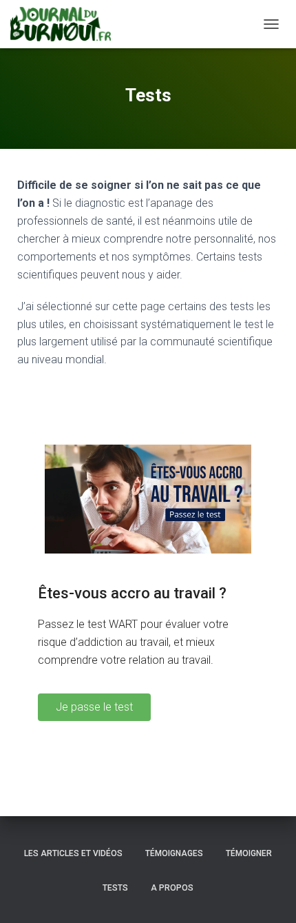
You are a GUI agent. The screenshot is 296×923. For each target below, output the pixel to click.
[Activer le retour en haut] (268, 895)
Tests (115, 888)
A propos (172, 888)
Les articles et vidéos (73, 853)
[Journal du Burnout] (65, 24)
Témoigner (249, 853)
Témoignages (174, 853)
